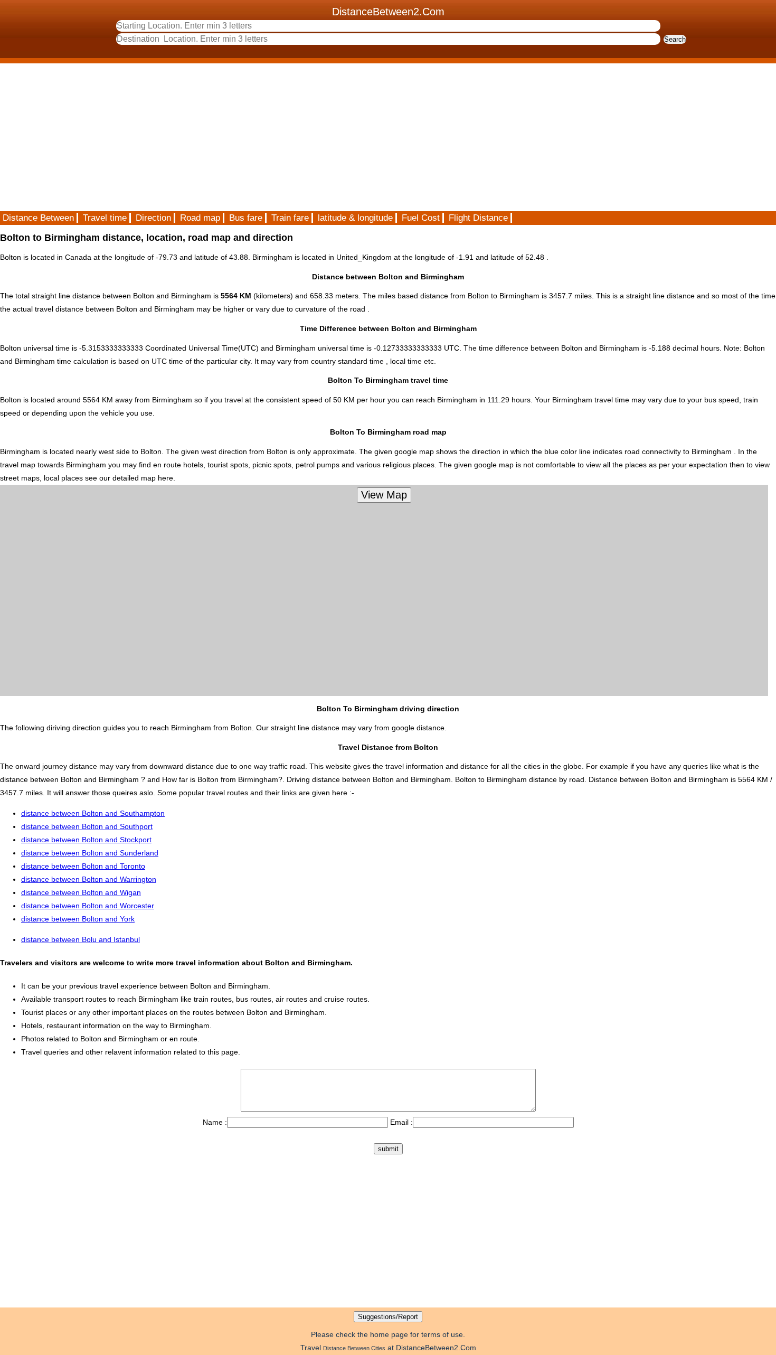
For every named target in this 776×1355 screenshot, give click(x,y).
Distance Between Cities (354, 1348)
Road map (200, 218)
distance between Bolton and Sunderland (89, 853)
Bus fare (245, 218)
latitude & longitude (355, 218)
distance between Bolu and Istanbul (80, 939)
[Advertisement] (316, 137)
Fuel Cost (421, 218)
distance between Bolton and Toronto (83, 866)
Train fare (290, 218)
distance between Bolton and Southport (87, 826)
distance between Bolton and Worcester (87, 905)
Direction (153, 218)
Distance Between (38, 218)
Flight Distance (478, 218)
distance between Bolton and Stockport (86, 839)
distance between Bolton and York (78, 919)
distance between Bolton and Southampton (93, 813)
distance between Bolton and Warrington (88, 879)
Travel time (105, 218)
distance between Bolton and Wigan (81, 892)
